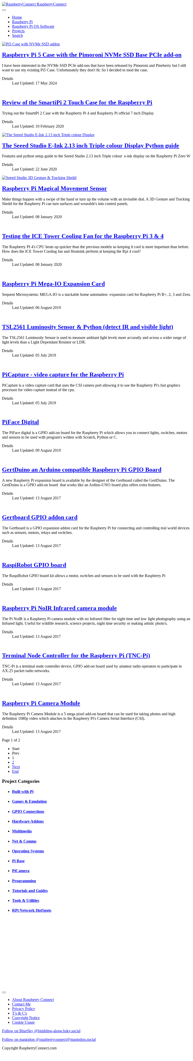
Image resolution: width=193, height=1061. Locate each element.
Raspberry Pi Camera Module (41, 703)
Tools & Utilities (25, 900)
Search (17, 35)
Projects (18, 31)
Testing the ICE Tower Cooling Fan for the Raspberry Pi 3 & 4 (83, 236)
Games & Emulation (29, 801)
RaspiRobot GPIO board (34, 565)
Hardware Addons (28, 821)
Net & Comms (24, 841)
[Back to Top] (4, 992)
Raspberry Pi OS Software (33, 26)
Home (17, 17)
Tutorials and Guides (30, 890)
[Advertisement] (96, 953)
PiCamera (20, 871)
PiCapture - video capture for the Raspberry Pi (63, 374)
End (15, 771)
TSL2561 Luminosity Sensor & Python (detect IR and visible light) (87, 327)
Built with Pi (22, 791)
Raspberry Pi (22, 22)
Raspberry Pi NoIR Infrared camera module (59, 608)
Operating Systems (28, 851)
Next (16, 767)
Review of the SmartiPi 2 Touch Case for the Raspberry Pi (77, 102)
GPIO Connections (28, 811)
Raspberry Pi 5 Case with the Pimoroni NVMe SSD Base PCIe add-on (91, 54)
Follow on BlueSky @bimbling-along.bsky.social (41, 1031)
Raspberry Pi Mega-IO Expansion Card (53, 283)
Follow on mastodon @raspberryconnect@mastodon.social (49, 1039)
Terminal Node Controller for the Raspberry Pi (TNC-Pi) (76, 655)
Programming (24, 881)
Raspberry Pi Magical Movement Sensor (54, 188)
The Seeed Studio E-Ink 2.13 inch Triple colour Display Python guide (90, 145)
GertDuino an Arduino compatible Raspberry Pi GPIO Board (81, 469)
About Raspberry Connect (33, 999)
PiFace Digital (20, 422)
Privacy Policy (23, 1009)
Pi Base (18, 861)
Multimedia (22, 831)
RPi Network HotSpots (31, 910)
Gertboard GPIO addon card (39, 517)
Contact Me (21, 1004)
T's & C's (19, 1013)
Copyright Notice (26, 1018)
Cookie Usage (23, 1022)
